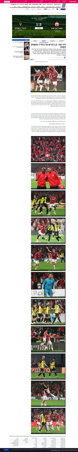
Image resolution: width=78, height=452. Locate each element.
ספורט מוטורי (35, 447)
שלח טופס (48, 9)
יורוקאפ (45, 446)
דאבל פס (19, 6)
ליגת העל (42, 6)
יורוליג (15, 6)
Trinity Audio (41, 61)
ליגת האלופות (63, 439)
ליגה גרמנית (63, 443)
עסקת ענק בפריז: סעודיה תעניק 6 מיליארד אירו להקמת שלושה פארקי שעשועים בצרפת (18, 57)
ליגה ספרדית (63, 440)
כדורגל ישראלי (57, 4)
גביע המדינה (54, 442)
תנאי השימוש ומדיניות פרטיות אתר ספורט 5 (14, 443)
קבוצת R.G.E (16, 444)
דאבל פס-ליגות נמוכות (52, 447)
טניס (36, 439)
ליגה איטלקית (63, 442)
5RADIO (38, 6)
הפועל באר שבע (55, 59)
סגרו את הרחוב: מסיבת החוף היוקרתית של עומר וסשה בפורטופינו (18, 52)
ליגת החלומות (58, 6)
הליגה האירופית (62, 446)
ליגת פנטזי (26, 439)
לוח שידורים (33, 6)
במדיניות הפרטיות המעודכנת (55, 450)
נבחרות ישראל (44, 442)
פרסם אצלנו (16, 440)
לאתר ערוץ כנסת (15, 445)
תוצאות (26, 4)
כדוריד (36, 440)
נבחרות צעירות (53, 446)
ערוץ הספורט (62, 5)
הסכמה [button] (6, 449)
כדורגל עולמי (50, 4)
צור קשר (17, 439)
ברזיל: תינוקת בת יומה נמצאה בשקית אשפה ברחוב (18, 47)
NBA (40, 4)
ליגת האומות (63, 447)
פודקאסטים (13, 4)
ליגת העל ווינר (62, 59)
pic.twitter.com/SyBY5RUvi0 (46, 121)
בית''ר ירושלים (51, 59)
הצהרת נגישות (15, 441)
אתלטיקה (35, 443)
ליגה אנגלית (63, 441)
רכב (18, 4)
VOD (30, 4)
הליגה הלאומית (43, 443)
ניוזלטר (40, 9)
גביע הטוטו (54, 443)
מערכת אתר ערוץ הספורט (59, 57)
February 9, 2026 (60, 123)
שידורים (22, 4)
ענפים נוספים (35, 4)
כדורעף (36, 441)
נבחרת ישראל (53, 441)
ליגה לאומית (54, 440)
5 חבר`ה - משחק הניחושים (50, 6)
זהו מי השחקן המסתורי (26, 6)
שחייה (36, 446)
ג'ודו (36, 442)
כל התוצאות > (7, 1)
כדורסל (44, 4)
